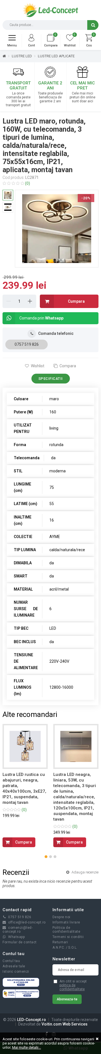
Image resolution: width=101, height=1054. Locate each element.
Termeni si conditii (68, 937)
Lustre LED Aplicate (56, 56)
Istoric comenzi (16, 972)
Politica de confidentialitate (66, 930)
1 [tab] (55, 260)
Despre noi (61, 917)
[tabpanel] (56, 228)
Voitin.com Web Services (65, 1024)
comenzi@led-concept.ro (18, 930)
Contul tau (11, 961)
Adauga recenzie (84, 872)
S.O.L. (72, 947)
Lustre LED (22, 56)
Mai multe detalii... (26, 1047)
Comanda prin (41, 318)
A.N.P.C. (58, 947)
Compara (67, 366)
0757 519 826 (27, 344)
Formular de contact (20, 942)
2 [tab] (61, 260)
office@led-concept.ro (27, 922)
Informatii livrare (66, 922)
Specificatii (50, 378)
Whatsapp (16, 937)
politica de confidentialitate (72, 987)
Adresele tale (14, 966)
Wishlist (37, 366)
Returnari (60, 942)
